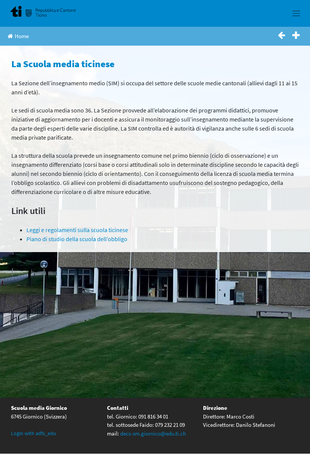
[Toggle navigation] (296, 13)
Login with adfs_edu (33, 433)
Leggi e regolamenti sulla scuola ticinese (77, 230)
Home (22, 36)
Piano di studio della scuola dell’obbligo (76, 239)
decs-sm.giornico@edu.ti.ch (153, 433)
